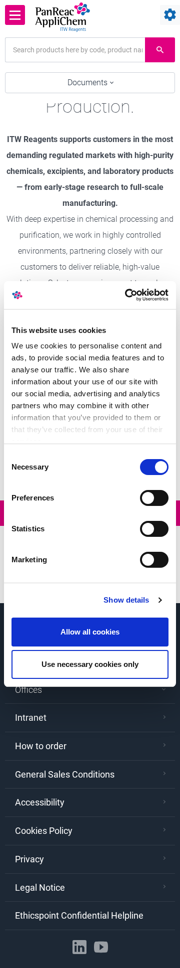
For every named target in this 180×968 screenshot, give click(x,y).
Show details (126, 600)
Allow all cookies (90, 632)
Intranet (30, 717)
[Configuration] (170, 15)
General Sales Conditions (64, 774)
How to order (40, 746)
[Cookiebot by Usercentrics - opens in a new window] (127, 295)
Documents (89, 82)
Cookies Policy (43, 830)
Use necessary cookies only (90, 664)
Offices (28, 689)
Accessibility (39, 802)
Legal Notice (40, 887)
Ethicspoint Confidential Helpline (79, 915)
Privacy (29, 859)
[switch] (154, 498)
